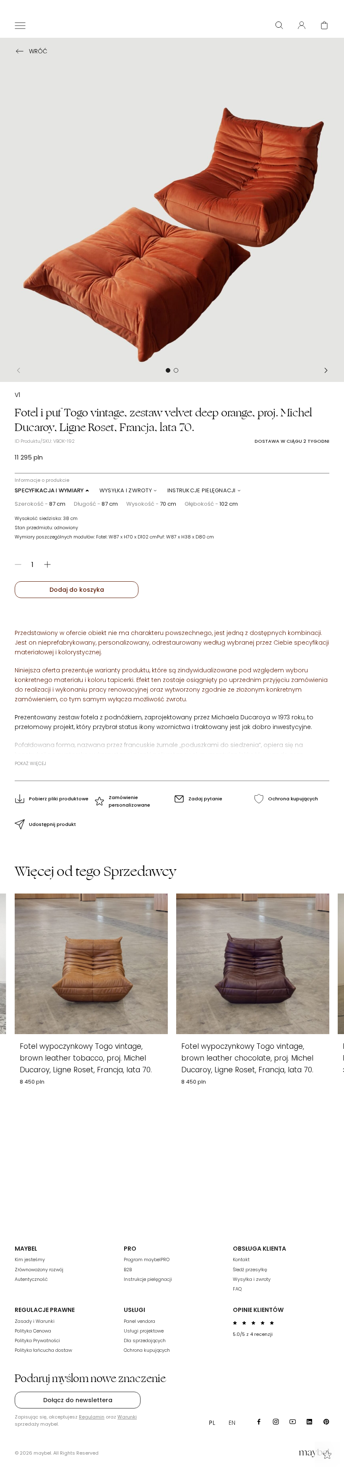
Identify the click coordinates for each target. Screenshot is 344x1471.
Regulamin (91, 1417)
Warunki (127, 1417)
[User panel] (302, 25)
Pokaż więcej (30, 763)
